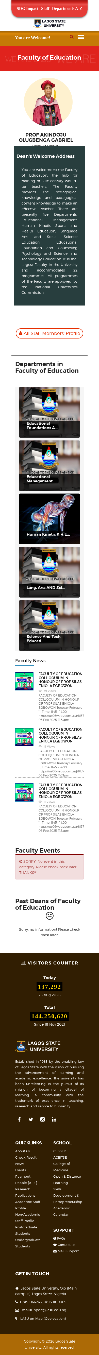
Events (20, 1170)
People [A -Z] (26, 1183)
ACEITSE (60, 1157)
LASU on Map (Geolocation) (42, 1318)
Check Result (26, 1157)
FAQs (60, 1238)
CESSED (59, 1151)
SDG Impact (27, 8)
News (19, 1164)
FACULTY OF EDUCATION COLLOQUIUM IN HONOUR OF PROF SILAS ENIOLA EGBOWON (60, 680)
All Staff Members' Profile (51, 333)
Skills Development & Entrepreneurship (67, 1195)
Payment (22, 1176)
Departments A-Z (67, 8)
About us (22, 1151)
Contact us (66, 1245)
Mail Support (68, 1251)
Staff (45, 8)
